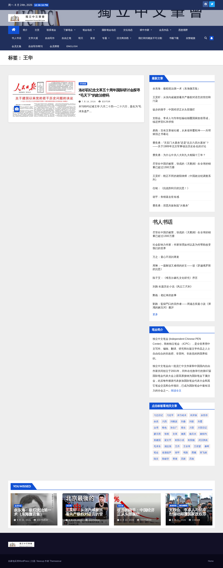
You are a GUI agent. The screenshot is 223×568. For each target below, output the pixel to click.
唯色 (164, 427)
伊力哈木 (181, 415)
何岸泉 (193, 415)
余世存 (204, 415)
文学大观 (33, 38)
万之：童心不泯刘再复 (166, 257)
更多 (155, 314)
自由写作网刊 (35, 46)
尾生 (183, 427)
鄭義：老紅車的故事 (164, 295)
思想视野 (183, 29)
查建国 (157, 440)
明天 (80, 38)
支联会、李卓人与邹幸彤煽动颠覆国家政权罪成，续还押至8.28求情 (188, 513)
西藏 (194, 452)
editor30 (42, 520)
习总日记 (158, 415)
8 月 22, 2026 (127, 520)
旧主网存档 (123, 38)
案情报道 (173, 505)
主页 (37, 29)
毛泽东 (157, 446)
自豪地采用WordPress (19, 561)
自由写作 (50, 38)
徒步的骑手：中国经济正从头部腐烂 (174, 109)
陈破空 (165, 458)
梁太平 (167, 440)
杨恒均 (203, 434)
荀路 (185, 452)
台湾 (156, 427)
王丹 (177, 446)
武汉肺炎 (203, 440)
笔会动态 (88, 29)
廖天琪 (157, 434)
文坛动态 (128, 29)
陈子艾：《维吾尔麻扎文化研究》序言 (175, 277)
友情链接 (190, 38)
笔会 (156, 452)
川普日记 (202, 427)
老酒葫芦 (166, 452)
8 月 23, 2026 (76, 520)
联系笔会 (51, 29)
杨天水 (192, 434)
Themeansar (55, 561)
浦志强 (167, 446)
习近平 (170, 415)
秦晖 (207, 446)
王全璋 (186, 446)
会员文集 (16, 46)
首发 (92, 38)
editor (105, 101)
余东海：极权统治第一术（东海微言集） (176, 88)
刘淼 (183, 421)
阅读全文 (176, 390)
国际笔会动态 (109, 29)
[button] (205, 38)
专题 (105, 38)
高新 (183, 458)
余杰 (156, 421)
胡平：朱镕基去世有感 (166, 196)
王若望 (197, 446)
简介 (25, 29)
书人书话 (16, 38)
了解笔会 (68, 29)
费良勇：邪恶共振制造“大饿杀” (171, 205)
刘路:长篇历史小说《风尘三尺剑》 (173, 286)
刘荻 (191, 421)
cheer (196, 520)
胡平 (177, 452)
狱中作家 (145, 29)
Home (211, 561)
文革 (175, 434)
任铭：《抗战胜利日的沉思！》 (171, 188)
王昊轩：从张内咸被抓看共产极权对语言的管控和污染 (84, 513)
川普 (191, 427)
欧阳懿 (191, 440)
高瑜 (191, 458)
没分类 (69, 505)
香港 (175, 458)
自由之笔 (66, 38)
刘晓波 (173, 421)
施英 (183, 434)
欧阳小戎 (179, 440)
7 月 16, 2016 (89, 101)
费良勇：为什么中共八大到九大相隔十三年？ (179, 155)
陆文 (156, 458)
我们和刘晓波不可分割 (150, 38)
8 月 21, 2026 (179, 520)
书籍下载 (174, 38)
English (72, 46)
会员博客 (54, 46)
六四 (164, 421)
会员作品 (164, 29)
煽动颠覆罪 (183, 505)
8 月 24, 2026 (24, 520)
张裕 (166, 434)
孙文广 (173, 427)
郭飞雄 (203, 452)
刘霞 (200, 421)
